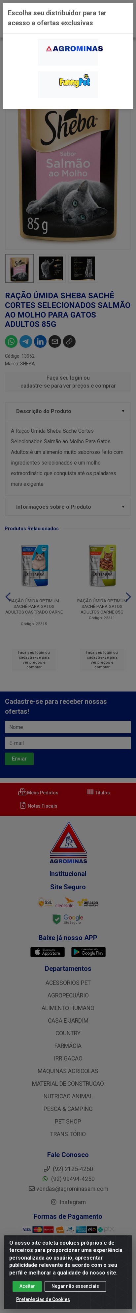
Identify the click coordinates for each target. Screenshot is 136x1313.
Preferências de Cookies (43, 1299)
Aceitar (27, 1286)
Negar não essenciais (75, 1286)
